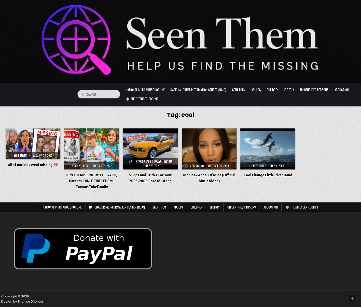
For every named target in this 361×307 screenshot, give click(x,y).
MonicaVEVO (197, 166)
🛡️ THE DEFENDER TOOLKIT (142, 98)
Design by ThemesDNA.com (23, 301)
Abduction (341, 89)
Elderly (289, 89)
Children (272, 89)
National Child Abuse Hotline (145, 89)
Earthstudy (258, 166)
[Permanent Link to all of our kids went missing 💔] (33, 143)
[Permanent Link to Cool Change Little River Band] (267, 148)
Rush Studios (80, 166)
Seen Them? (20, 155)
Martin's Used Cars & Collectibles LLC (150, 161)
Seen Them (239, 89)
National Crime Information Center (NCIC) (198, 89)
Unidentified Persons (314, 89)
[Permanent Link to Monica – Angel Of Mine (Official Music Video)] (209, 148)
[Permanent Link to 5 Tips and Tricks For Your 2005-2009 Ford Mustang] (150, 148)
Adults (256, 89)
